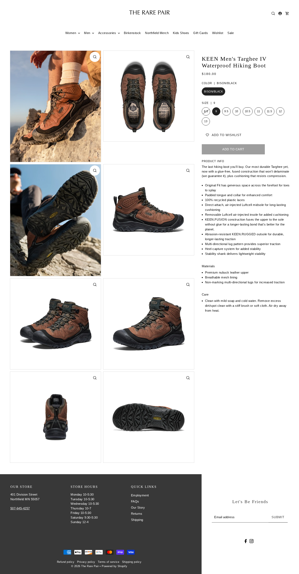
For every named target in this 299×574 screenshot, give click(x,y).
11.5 (269, 111)
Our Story (138, 507)
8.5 (206, 111)
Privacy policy (86, 561)
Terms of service (108, 561)
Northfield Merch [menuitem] (157, 33)
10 (236, 111)
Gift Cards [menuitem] (200, 33)
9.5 (226, 111)
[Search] (273, 13)
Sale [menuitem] (230, 33)
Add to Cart (233, 149)
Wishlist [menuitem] (217, 33)
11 (258, 111)
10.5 (247, 111)
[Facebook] (246, 541)
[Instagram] (251, 541)
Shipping (137, 519)
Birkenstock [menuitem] (132, 33)
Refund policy (65, 561)
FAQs (135, 501)
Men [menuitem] (87, 33)
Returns (136, 513)
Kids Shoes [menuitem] (181, 33)
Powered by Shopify (114, 566)
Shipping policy (132, 561)
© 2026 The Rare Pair (85, 566)
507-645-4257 (20, 508)
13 (205, 121)
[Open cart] (287, 13)
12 (280, 111)
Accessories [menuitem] (107, 33)
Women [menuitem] (71, 33)
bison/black (213, 91)
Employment (140, 495)
